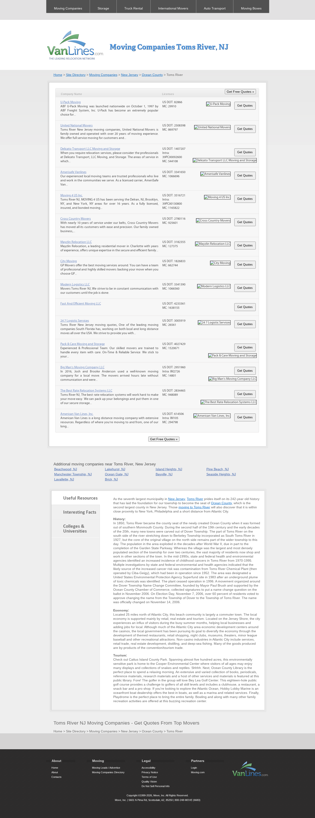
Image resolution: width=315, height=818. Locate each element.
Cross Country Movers (75, 219)
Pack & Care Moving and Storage (82, 344)
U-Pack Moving (70, 102)
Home (57, 75)
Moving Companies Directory (108, 772)
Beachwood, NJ (65, 469)
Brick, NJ (111, 479)
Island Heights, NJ (169, 469)
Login (194, 767)
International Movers (173, 8)
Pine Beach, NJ (217, 469)
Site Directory (76, 75)
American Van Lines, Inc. (76, 414)
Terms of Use (149, 777)
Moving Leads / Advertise (106, 767)
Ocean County (152, 75)
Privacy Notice (150, 772)
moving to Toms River (194, 507)
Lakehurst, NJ (115, 469)
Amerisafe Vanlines (73, 172)
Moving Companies (68, 8)
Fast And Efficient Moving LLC (80, 304)
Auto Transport (215, 8)
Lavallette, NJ (64, 479)
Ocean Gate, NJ (116, 474)
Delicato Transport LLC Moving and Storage (90, 149)
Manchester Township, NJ (73, 474)
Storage (103, 8)
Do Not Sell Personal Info (155, 786)
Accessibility (148, 767)
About (54, 772)
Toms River (195, 499)
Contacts (56, 777)
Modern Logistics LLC (75, 284)
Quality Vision (149, 781)
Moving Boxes (251, 8)
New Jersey (129, 75)
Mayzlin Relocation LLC (76, 242)
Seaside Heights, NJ (221, 474)
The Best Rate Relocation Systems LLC (86, 391)
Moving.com (198, 772)
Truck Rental (133, 8)
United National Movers (76, 125)
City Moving (68, 261)
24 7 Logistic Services (74, 321)
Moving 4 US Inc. (71, 195)
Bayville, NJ (164, 474)
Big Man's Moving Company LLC (82, 367)
